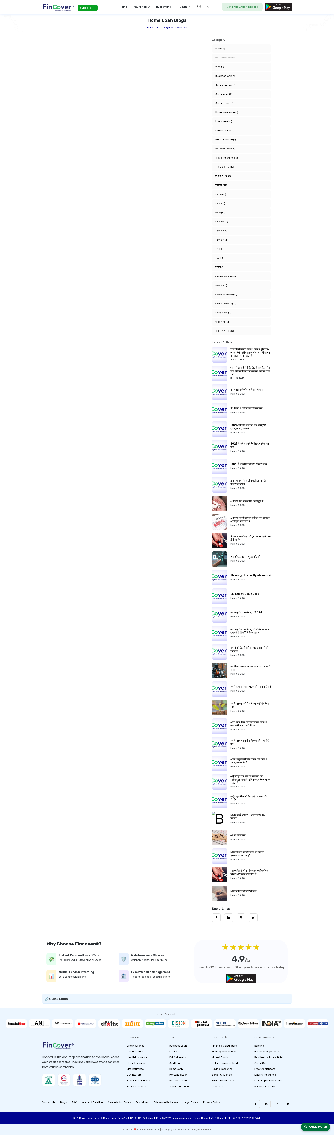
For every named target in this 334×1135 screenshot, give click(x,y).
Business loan (225, 75)
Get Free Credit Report (242, 7)
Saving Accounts (222, 1069)
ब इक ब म (221, 230)
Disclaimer (142, 1102)
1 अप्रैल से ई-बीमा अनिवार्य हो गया (246, 389)
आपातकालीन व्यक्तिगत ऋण (243, 891)
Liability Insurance (265, 1074)
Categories (168, 28)
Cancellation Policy (119, 1102)
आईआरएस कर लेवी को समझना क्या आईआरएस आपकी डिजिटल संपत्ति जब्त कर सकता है (250, 780)
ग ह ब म (220, 203)
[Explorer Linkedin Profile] (228, 917)
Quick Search (318, 1126)
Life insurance (225, 130)
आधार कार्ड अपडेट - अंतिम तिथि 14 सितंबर (247, 816)
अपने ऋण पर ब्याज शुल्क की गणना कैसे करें (250, 686)
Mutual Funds (220, 1057)
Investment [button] (163, 7)
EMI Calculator (177, 1057)
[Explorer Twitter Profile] (253, 917)
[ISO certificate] (95, 1080)
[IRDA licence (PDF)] (79, 1080)
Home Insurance (136, 1063)
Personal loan (225, 148)
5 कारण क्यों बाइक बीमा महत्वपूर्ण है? (247, 501)
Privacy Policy (211, 1102)
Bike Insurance (135, 1045)
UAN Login (218, 1086)
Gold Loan (175, 1063)
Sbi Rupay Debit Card (244, 594)
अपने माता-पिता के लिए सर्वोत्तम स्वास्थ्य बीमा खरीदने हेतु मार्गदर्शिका (248, 724)
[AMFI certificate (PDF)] (48, 1080)
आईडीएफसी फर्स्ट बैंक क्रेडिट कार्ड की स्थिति (248, 798)
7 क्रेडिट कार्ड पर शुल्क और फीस (246, 557)
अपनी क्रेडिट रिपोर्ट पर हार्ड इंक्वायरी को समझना (249, 649)
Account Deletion (92, 1102)
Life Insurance (135, 1069)
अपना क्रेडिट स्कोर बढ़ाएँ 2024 (246, 612)
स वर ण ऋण (222, 321)
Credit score (224, 103)
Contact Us (48, 1102)
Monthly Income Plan (224, 1051)
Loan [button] (183, 7)
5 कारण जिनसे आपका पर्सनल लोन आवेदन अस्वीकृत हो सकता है (250, 519)
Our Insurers (134, 1074)
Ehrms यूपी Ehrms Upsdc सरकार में (250, 575)
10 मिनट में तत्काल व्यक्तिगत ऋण (246, 408)
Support (85, 7)
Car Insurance (135, 1051)
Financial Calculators (224, 1045)
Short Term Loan (179, 1086)
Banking (221, 48)
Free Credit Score (264, 1069)
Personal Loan (178, 1080)
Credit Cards (261, 1063)
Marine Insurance (264, 1086)
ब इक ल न (221, 239)
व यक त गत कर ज (225, 303)
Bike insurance (225, 57)
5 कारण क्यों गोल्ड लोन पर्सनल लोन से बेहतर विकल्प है (248, 482)
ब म (218, 248)
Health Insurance (137, 1057)
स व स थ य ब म (224, 330)
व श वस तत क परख (226, 294)
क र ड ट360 (223, 176)
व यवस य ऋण (223, 312)
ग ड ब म (221, 185)
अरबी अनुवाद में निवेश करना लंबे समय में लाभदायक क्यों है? (248, 761)
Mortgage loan (225, 139)
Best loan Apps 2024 (266, 1051)
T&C (74, 1102)
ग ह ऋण (220, 194)
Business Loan (178, 1045)
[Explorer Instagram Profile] (241, 917)
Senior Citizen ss (222, 1074)
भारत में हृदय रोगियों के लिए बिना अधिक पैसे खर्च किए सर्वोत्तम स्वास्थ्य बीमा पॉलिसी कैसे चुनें (250, 371)
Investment (223, 121)
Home (123, 7)
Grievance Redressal (166, 1102)
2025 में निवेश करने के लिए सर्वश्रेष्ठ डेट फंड (249, 445)
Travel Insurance (137, 1086)
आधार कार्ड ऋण (238, 835)
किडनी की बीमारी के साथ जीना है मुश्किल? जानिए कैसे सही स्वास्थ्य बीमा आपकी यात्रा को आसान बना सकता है (250, 353)
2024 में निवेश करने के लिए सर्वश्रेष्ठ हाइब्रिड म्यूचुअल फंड (248, 427)
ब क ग (219, 257)
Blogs (63, 1102)
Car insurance (225, 85)
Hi (157, 28)
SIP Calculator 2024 (223, 1080)
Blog (219, 66)
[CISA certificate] (64, 1080)
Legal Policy (191, 1102)
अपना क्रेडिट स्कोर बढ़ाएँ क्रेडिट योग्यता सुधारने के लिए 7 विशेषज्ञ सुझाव (249, 631)
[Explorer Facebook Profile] (216, 917)
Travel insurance (227, 157)
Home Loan (176, 1069)
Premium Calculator (138, 1080)
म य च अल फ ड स (225, 276)
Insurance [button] (140, 7)
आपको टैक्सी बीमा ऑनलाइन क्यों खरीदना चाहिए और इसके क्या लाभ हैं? (249, 872)
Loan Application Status (268, 1080)
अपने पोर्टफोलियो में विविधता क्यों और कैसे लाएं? (249, 705)
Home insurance (226, 112)
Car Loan (174, 1051)
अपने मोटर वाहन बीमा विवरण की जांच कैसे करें (249, 742)
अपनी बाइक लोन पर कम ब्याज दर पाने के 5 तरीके (250, 668)
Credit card (223, 94)
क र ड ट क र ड (224, 166)
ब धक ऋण (221, 221)
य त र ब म (221, 285)
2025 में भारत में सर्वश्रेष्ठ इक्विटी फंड (248, 464)
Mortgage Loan (178, 1074)
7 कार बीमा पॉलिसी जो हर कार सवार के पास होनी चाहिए (250, 538)
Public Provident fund (225, 1063)
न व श (220, 212)
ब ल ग (219, 267)
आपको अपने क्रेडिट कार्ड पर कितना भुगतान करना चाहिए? (247, 854)
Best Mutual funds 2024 (268, 1057)
